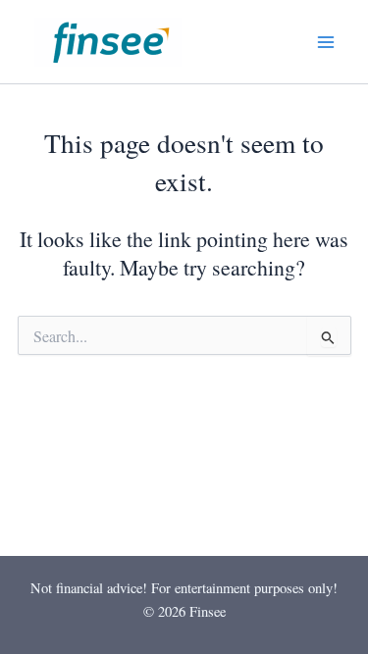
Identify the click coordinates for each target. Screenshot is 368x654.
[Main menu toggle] (325, 41)
